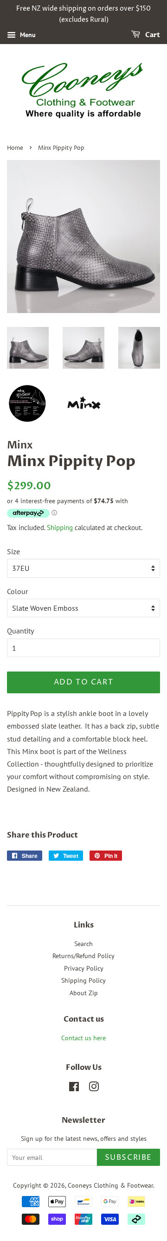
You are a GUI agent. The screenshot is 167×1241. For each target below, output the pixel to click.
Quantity (20, 630)
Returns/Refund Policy (83, 956)
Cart (152, 35)
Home (15, 148)
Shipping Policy (83, 980)
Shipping (60, 527)
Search (83, 944)
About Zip (84, 993)
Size (13, 551)
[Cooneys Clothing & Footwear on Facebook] (74, 1088)
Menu (27, 35)
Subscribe (128, 1157)
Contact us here (83, 1038)
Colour (17, 591)
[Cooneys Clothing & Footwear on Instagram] (94, 1088)
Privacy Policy (83, 968)
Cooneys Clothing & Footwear (110, 1185)
